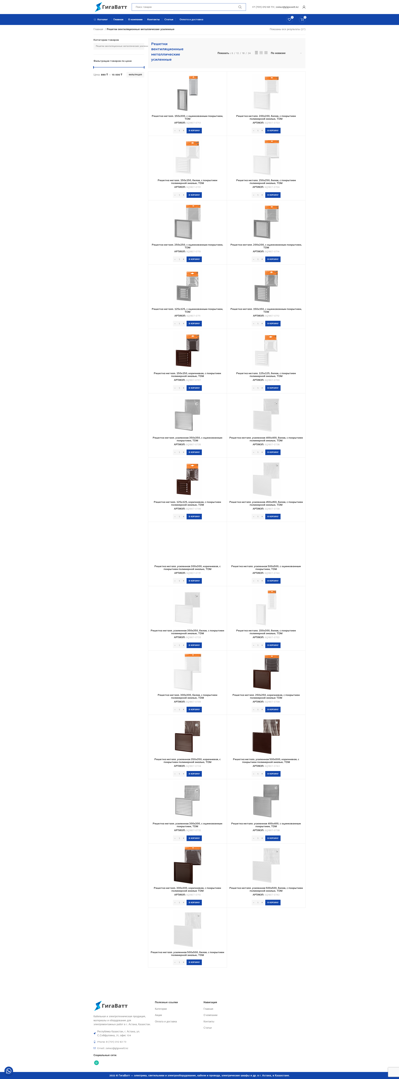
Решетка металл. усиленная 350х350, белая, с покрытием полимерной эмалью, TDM (187, 632)
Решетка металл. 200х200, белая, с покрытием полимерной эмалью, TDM (266, 117)
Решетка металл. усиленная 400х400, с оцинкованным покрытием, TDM (266, 825)
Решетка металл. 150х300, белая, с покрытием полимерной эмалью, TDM (266, 632)
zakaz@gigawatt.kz (287, 6)
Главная (99, 29)
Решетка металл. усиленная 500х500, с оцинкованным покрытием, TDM (266, 568)
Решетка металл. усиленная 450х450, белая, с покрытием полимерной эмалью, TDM (266, 503)
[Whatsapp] (9, 1071)
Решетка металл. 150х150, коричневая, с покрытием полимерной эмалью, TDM (187, 375)
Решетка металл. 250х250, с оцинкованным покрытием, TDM (187, 246)
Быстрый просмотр (222, 79)
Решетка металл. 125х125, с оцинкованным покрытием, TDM (187, 310)
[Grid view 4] (265, 52)
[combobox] (119, 46)
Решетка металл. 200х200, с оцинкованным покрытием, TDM (266, 246)
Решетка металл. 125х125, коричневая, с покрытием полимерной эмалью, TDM (187, 503)
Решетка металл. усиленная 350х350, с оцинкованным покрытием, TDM (187, 439)
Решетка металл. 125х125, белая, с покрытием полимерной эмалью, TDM (266, 375)
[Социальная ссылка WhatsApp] (96, 1062)
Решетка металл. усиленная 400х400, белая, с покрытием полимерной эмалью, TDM (266, 439)
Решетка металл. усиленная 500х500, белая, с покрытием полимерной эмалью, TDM (266, 889)
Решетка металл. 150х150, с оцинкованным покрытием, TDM (266, 310)
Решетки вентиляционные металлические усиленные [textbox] (123, 46)
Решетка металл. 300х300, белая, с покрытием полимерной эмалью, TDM (187, 696)
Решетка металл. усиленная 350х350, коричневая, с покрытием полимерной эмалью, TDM (187, 761)
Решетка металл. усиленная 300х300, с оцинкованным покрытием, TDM (187, 825)
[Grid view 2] (261, 52)
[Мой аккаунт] (304, 7)
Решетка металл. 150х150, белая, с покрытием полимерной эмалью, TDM (187, 182)
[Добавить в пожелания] (222, 86)
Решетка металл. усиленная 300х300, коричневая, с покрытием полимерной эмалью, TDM (187, 568)
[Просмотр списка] (256, 52)
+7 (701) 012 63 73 (263, 6)
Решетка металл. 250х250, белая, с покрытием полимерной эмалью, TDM (266, 182)
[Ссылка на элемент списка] (123, 1034)
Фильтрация (135, 75)
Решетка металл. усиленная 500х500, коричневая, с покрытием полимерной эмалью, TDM (266, 761)
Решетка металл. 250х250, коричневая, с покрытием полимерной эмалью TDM (266, 696)
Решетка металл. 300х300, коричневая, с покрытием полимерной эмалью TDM (187, 889)
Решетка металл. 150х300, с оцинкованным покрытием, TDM (187, 117)
